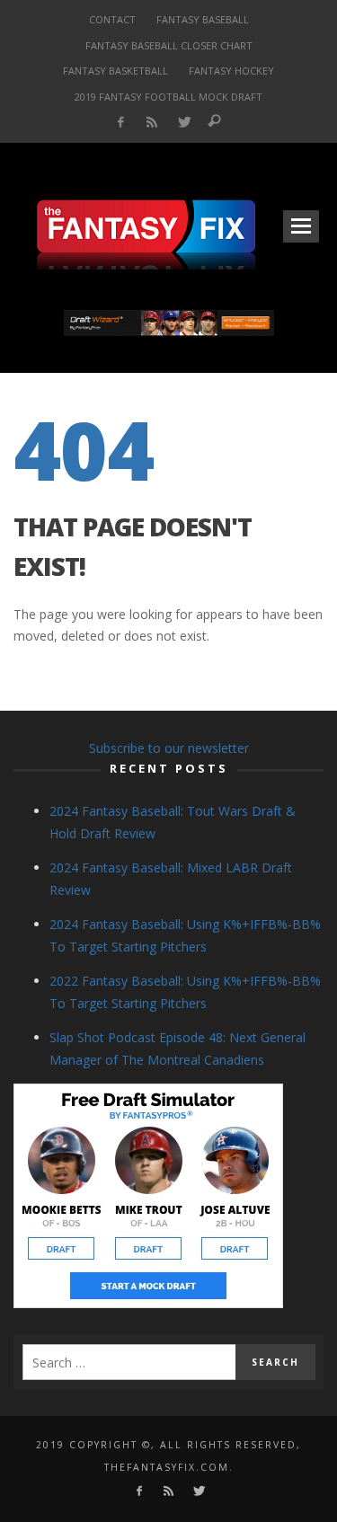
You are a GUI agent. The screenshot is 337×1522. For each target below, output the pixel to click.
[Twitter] (183, 123)
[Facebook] (121, 123)
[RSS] (151, 123)
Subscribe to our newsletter (169, 748)
